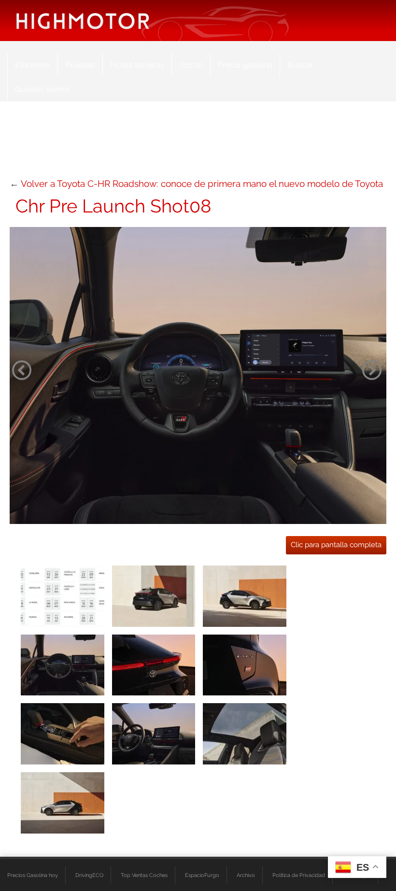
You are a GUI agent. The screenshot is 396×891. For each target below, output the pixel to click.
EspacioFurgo (202, 875)
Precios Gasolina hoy (32, 875)
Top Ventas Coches (144, 875)
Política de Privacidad (298, 875)
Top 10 (191, 65)
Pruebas (80, 65)
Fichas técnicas (137, 65)
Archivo (246, 875)
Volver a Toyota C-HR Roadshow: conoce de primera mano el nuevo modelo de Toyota (202, 183)
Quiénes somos (43, 89)
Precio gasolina (245, 65)
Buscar (300, 65)
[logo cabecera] (82, 20)
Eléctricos (32, 65)
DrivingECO (89, 875)
